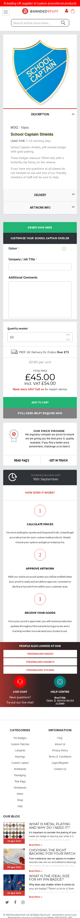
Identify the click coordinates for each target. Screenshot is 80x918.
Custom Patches (20, 744)
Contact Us (60, 769)
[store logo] (40, 11)
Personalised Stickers (40, 670)
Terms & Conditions (60, 756)
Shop (20, 800)
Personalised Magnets (40, 661)
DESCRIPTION (40, 114)
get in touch (58, 460)
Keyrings (20, 756)
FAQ (60, 738)
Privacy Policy (60, 750)
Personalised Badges (40, 653)
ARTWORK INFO (40, 207)
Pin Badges (20, 738)
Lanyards (20, 750)
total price (40, 370)
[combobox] (40, 23)
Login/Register (60, 763)
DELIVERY (40, 195)
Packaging (20, 775)
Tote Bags (20, 781)
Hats (20, 806)
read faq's (21, 460)
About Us (60, 744)
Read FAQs (60, 697)
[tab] (40, 248)
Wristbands (20, 769)
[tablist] (40, 281)
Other (20, 794)
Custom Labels (20, 763)
